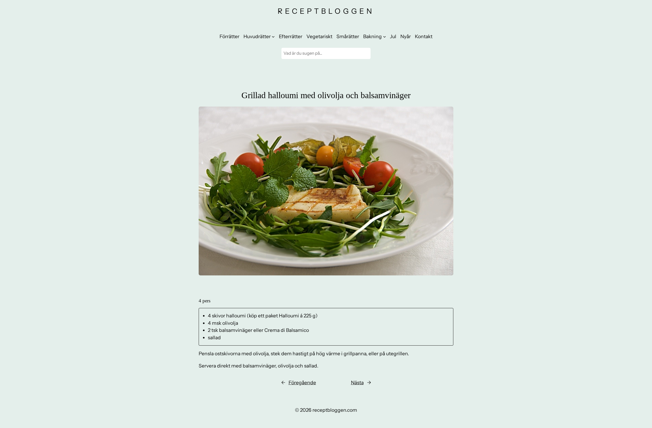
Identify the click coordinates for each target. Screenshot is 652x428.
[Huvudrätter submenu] (273, 36)
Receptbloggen (326, 11)
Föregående (302, 382)
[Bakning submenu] (384, 36)
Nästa (357, 382)
